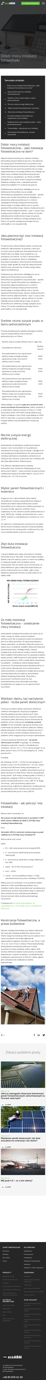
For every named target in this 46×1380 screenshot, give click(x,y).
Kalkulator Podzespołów (32, 1261)
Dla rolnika (6, 1257)
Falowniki (6, 1283)
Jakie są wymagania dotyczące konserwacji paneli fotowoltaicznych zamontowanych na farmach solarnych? (23, 1096)
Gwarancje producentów (32, 1288)
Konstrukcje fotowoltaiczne (11, 1289)
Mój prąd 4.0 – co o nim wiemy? (16, 1180)
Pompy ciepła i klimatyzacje (12, 1286)
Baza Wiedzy (7, 1312)
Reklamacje (28, 1285)
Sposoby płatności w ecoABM (33, 1291)
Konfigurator (28, 1257)
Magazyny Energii (8, 1276)
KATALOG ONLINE (8, 1305)
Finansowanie (28, 1254)
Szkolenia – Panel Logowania (33, 1267)
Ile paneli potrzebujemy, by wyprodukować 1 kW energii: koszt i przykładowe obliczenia (21, 906)
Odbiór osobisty (29, 1295)
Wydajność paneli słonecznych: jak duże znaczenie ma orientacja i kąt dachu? (20, 1139)
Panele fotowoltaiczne (10, 1279)
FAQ (4, 1315)
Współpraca (28, 1251)
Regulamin (27, 1276)
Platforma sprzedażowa (30, 3)
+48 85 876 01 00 (13, 1377)
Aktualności (6, 1308)
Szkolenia (27, 1264)
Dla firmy (5, 1254)
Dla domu (6, 1251)
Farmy (5, 1261)
